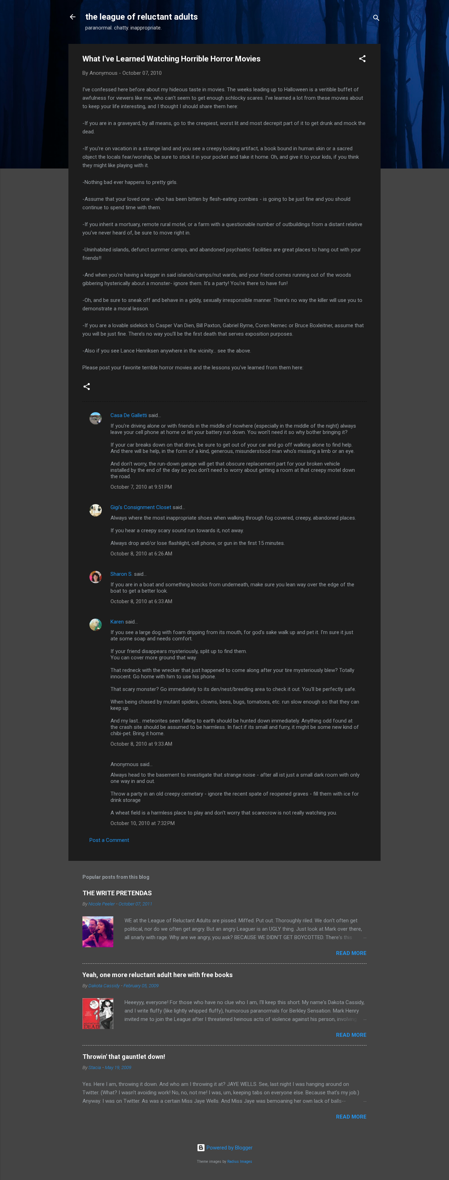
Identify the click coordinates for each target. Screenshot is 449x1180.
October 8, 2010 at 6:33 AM (141, 601)
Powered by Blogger (229, 1148)
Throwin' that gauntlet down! (123, 1056)
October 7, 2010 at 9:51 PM (141, 487)
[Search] (376, 19)
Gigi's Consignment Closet (140, 507)
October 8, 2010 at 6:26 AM (141, 554)
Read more (351, 953)
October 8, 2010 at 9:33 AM (141, 744)
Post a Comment (109, 840)
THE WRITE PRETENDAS (117, 893)
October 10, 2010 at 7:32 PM (142, 823)
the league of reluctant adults (141, 17)
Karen (117, 622)
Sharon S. (121, 574)
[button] (362, 59)
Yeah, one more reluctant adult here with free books (157, 974)
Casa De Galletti (128, 415)
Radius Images (239, 1161)
